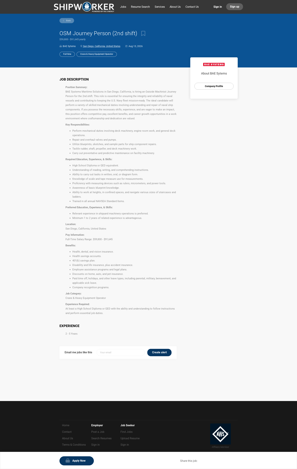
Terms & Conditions (74, 444)
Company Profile (214, 86)
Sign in (217, 6)
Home (65, 425)
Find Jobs (126, 431)
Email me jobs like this (78, 352)
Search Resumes (101, 438)
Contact (67, 431)
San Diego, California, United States (101, 46)
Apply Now (79, 460)
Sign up (234, 6)
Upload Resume (130, 438)
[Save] (142, 33)
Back (68, 20)
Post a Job (97, 431)
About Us (67, 438)
